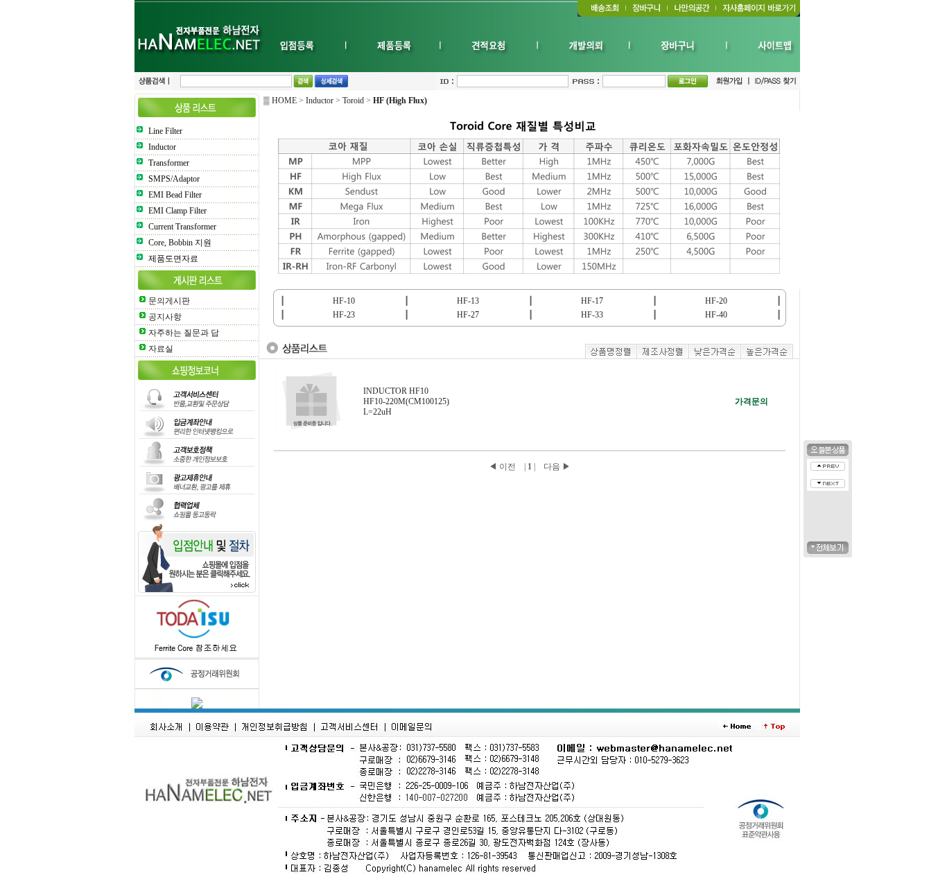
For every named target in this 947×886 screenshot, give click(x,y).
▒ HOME (280, 100)
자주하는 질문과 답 (183, 333)
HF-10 (344, 301)
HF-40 (716, 315)
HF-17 (592, 301)
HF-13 (468, 301)
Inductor (162, 147)
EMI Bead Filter (175, 195)
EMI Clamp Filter (177, 211)
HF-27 (468, 315)
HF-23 (344, 315)
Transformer (168, 163)
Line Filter (165, 131)
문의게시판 (169, 301)
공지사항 (165, 317)
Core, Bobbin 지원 (179, 242)
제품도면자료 (173, 258)
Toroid (353, 100)
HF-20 (716, 301)
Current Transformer (182, 227)
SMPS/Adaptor (174, 179)
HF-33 (592, 315)
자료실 (160, 349)
